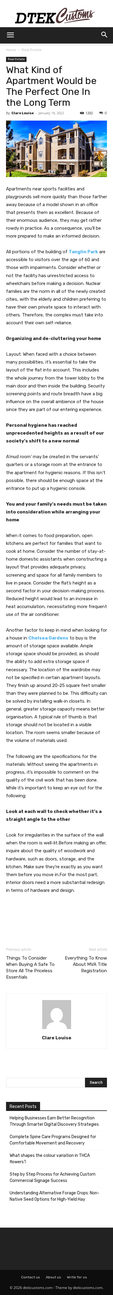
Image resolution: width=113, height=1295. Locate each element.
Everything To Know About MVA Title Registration (86, 964)
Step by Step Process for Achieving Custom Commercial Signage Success (53, 1177)
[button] (10, 35)
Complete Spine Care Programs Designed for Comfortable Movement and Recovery (53, 1140)
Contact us (30, 1277)
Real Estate (32, 50)
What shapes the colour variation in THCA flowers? (50, 1158)
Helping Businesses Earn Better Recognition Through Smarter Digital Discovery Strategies (54, 1121)
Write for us (77, 1277)
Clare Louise (22, 113)
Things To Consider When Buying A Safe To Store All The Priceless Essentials (30, 967)
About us (53, 1277)
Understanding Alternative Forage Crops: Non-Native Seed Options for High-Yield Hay (54, 1196)
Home (11, 50)
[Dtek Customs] (56, 13)
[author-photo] (56, 1029)
